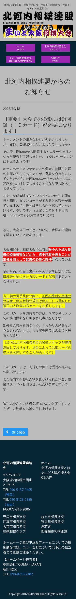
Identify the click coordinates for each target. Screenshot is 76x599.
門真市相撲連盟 (14, 521)
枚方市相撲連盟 (52, 516)
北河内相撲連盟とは (55, 47)
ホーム (20, 47)
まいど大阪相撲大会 (20, 59)
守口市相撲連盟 (14, 516)
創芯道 (46, 526)
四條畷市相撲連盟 (54, 531)
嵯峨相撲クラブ (14, 531)
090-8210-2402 (21, 574)
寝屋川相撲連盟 (52, 521)
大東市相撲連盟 (14, 526)
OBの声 (55, 59)
